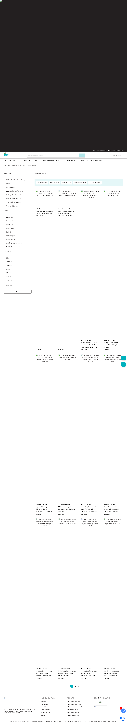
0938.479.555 (19, 711)
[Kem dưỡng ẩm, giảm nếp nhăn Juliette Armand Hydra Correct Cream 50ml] (67, 199)
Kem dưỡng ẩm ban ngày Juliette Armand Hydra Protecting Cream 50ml (89, 673)
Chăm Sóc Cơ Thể (30, 160)
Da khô (8, 232)
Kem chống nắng (46, 707)
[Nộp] (82, 155)
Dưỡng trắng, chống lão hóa (15, 191)
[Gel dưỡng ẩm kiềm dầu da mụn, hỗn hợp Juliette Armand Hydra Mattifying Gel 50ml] (90, 429)
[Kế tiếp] (85, 686)
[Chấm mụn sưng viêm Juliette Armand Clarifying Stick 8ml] (67, 429)
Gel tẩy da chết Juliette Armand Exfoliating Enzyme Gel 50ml (112, 345)
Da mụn (8, 183)
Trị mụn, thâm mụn (12, 206)
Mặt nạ (43, 715)
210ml (8, 261)
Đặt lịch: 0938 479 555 (100, 150)
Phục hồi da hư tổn (12, 198)
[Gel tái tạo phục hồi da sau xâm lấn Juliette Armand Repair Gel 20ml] (67, 593)
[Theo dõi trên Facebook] (96, 702)
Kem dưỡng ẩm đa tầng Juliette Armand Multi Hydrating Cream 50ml (111, 673)
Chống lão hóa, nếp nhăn (14, 180)
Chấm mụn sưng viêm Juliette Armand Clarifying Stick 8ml (66, 509)
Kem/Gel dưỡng (45, 709)
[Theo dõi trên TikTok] (108, 702)
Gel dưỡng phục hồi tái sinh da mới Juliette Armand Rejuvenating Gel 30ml (113, 509)
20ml (7, 258)
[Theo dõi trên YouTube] (112, 702)
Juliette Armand (41, 209)
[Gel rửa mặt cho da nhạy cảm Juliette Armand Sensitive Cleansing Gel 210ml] (45, 593)
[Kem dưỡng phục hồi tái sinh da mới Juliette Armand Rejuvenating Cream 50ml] (90, 265)
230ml (8, 265)
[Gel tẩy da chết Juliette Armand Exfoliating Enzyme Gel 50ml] (113, 265)
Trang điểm (70, 160)
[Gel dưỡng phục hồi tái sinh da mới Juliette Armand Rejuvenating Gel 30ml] (113, 429)
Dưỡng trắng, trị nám (13, 195)
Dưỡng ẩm (9, 187)
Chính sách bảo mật (73, 712)
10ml (7, 273)
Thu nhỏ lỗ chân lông (13, 202)
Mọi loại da (9, 224)
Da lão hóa (9, 217)
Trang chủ (7, 165)
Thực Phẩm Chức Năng (51, 160)
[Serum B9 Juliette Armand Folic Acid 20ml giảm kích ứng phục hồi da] (45, 199)
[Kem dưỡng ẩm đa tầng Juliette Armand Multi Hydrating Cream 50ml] (113, 593)
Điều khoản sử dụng (73, 715)
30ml (7, 276)
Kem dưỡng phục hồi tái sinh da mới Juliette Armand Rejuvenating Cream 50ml (90, 345)
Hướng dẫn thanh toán (74, 704)
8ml (7, 269)
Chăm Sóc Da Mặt (10, 160)
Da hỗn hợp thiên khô (13, 247)
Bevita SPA (84, 160)
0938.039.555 (10, 711)
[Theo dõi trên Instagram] (104, 702)
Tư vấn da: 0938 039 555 (116, 150)
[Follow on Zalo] (100, 702)
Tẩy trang (43, 701)
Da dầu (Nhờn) (11, 228)
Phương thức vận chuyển (75, 707)
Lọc (17, 292)
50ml (7, 280)
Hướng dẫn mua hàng (73, 701)
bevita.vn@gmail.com (14, 712)
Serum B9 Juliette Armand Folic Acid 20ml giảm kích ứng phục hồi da (44, 213)
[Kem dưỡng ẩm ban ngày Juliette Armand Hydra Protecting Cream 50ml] (90, 593)
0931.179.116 (29, 711)
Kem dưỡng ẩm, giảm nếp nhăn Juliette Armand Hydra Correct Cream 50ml (67, 213)
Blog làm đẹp (96, 160)
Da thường (9, 235)
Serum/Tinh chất (45, 712)
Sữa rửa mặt (44, 704)
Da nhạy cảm (10, 239)
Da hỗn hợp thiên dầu (13, 243)
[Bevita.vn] (14, 155)
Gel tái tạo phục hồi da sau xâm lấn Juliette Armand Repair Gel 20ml (67, 673)
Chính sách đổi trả (72, 709)
